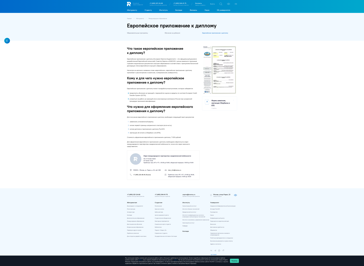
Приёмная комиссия (133, 233)
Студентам (158, 202)
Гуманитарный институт (189, 206)
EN (236, 4)
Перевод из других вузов (134, 230)
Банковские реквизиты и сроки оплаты (221, 241)
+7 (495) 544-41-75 (179, 3)
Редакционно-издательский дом (219, 221)
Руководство (214, 212)
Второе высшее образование (135, 227)
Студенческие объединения (163, 218)
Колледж (129, 215)
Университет (214, 202)
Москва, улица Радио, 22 (221, 194)
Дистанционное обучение (134, 224)
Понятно (234, 261)
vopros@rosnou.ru (188, 194)
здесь (140, 260)
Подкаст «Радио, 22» (161, 230)
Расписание (158, 206)
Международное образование (158, 18)
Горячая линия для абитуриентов (158, 5)
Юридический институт (189, 212)
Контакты (198, 3)
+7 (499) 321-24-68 (156, 3)
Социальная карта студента (163, 224)
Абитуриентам (132, 202)
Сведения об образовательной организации (223, 206)
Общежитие (213, 230)
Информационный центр (217, 218)
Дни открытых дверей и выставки (136, 236)
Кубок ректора (159, 212)
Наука (212, 215)
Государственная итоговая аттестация (166, 236)
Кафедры (185, 226)
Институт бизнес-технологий (190, 209)
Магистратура (131, 209)
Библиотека (158, 227)
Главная (129, 18)
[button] (235, 48)
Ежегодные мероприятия (162, 221)
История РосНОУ (215, 209)
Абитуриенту (140, 18)
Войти (212, 4)
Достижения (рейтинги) (217, 227)
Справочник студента (161, 233)
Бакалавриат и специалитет (135, 206)
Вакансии (213, 224)
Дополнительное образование (135, 218)
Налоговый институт (188, 223)
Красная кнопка (159, 209)
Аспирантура (131, 212)
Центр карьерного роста (162, 215)
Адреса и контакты (215, 244)
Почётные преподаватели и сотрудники (221, 238)
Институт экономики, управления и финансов (195, 220)
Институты (186, 202)
